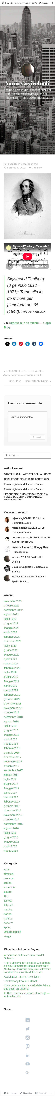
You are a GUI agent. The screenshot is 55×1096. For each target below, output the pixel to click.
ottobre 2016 (11, 819)
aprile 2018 (10, 739)
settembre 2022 (13, 610)
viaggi (7, 936)
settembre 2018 (13, 717)
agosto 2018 (11, 721)
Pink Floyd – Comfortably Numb (29, 381)
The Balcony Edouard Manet (20, 981)
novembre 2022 (13, 601)
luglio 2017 (10, 779)
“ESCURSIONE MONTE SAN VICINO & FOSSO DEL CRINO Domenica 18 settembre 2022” (26, 497)
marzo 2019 (11, 690)
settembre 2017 (13, 770)
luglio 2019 (10, 672)
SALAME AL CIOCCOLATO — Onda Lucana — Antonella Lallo (23, 373)
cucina (7, 882)
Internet (8, 905)
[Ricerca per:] (27, 454)
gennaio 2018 (12, 752)
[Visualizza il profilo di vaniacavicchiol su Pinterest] (27, 1046)
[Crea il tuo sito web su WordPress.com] (27, 3)
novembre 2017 (13, 761)
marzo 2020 (11, 663)
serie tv (8, 922)
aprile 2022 (10, 632)
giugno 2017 (11, 783)
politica (8, 918)
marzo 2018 (11, 743)
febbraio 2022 (12, 636)
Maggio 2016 (11, 841)
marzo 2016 (11, 850)
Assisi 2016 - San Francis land (21, 976)
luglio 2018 (10, 725)
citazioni (8, 873)
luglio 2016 (10, 832)
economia (9, 887)
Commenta (37, 437)
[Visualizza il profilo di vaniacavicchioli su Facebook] (27, 1020)
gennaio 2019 (12, 699)
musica (8, 909)
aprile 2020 (10, 659)
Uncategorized (29, 164)
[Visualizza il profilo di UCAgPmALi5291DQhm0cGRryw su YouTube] (27, 1064)
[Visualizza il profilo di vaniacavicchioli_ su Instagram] (27, 1037)
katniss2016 (10, 164)
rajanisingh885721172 (24, 518)
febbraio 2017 (12, 801)
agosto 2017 (11, 774)
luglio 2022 (10, 618)
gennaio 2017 (12, 806)
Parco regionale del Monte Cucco (23, 484)
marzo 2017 (11, 797)
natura (7, 913)
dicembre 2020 (12, 641)
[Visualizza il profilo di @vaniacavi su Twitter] (27, 1028)
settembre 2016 (13, 823)
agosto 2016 (11, 828)
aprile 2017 (10, 792)
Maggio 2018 (11, 734)
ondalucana (18, 537)
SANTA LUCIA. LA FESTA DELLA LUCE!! (27, 474)
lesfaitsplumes (20, 547)
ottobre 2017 (11, 765)
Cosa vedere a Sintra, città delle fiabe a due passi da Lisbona (27, 987)
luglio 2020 (10, 645)
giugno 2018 (11, 730)
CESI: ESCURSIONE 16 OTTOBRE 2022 (26, 479)
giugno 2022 (11, 623)
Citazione (37, 167)
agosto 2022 (11, 614)
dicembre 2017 (12, 757)
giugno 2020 (11, 650)
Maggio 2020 (11, 654)
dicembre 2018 (12, 703)
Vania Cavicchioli (27, 83)
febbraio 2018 (12, 748)
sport (7, 927)
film (6, 896)
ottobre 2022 (11, 605)
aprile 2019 (10, 685)
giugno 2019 (11, 676)
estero (8, 891)
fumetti (8, 900)
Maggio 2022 (11, 627)
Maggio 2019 (11, 681)
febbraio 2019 (12, 694)
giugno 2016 (11, 837)
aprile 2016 (10, 846)
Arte (6, 869)
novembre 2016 (13, 815)
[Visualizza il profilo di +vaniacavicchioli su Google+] (27, 1072)
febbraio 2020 (12, 667)
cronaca (8, 878)
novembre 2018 (13, 708)
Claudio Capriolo (21, 567)
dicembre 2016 (12, 810)
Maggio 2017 (11, 788)
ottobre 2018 (11, 712)
